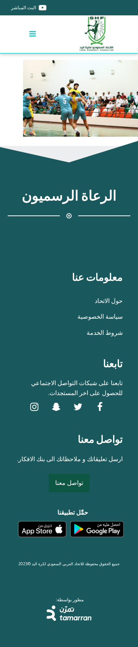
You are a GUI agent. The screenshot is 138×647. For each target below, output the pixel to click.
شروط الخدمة (105, 332)
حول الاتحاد (109, 300)
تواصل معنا (69, 482)
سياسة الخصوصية (100, 316)
